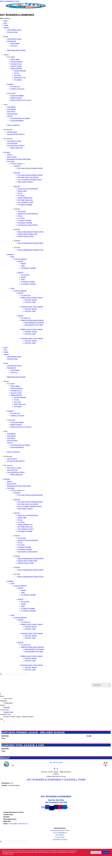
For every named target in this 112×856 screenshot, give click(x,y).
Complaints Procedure (59, 839)
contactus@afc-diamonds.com (18, 823)
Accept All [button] (106, 852)
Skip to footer (14, 1)
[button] (56, 18)
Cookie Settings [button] (96, 852)
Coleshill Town (8, 712)
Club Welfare (60, 835)
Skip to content (5, 1)
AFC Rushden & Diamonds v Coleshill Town (56, 779)
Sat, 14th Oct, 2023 (56, 762)
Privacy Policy (60, 837)
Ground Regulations (59, 833)
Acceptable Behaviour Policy (59, 830)
